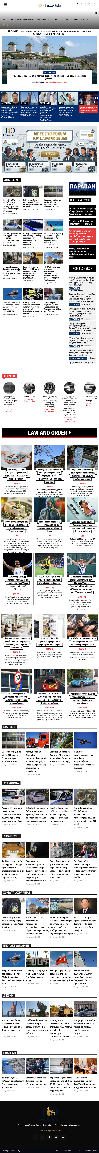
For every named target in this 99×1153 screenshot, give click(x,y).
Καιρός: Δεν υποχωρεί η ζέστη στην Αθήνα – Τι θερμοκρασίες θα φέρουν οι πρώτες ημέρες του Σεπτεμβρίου (53, 238)
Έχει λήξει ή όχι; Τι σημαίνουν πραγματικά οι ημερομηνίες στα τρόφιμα (49, 641)
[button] (96, 13)
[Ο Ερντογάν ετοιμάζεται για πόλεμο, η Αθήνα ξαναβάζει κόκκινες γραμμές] (37, 959)
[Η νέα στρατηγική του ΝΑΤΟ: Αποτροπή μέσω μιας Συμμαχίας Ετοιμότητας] (50, 388)
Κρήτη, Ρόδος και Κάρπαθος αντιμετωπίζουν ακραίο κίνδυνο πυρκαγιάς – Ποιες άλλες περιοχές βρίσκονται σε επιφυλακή (36, 761)
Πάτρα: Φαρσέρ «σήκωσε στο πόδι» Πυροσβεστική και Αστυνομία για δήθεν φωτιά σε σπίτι (52, 307)
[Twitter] (42, 1137)
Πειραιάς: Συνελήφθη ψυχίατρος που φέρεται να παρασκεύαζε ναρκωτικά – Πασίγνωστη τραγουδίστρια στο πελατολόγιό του (48, 112)
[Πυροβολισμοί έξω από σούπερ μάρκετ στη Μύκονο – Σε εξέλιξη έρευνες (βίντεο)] (49, 60)
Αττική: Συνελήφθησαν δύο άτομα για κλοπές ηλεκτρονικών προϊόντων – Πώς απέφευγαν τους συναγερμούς (32, 238)
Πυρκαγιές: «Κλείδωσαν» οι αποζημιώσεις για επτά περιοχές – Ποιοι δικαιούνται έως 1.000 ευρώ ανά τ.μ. (50, 475)
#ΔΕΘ (36, 31)
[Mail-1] (63, 1137)
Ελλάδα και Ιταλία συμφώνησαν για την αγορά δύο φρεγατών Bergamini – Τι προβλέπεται (83, 977)
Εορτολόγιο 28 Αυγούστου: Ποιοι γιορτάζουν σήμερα (81, 222)
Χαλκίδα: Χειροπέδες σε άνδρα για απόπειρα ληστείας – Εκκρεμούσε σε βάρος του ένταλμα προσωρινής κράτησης (82, 297)
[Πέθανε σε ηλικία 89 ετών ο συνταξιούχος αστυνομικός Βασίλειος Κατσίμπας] (33, 191)
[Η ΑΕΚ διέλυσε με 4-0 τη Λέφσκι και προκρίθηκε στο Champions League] (49, 565)
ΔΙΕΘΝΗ (24, 103)
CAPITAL (16, 483)
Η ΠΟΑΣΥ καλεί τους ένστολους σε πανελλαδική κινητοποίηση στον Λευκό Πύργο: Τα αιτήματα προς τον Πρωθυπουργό (52, 273)
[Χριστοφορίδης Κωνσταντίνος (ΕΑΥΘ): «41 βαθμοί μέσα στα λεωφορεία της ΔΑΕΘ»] (9, 388)
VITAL (16, 652)
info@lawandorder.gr (53, 1131)
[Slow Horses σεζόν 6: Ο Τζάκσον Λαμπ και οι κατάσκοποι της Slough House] (49, 509)
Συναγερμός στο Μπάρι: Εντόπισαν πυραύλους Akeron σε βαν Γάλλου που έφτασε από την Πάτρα (84, 1027)
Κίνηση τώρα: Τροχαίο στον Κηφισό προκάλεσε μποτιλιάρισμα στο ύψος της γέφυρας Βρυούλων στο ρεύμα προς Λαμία (82, 236)
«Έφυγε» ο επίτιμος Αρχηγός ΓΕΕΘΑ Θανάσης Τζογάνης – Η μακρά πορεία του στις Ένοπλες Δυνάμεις (85, 924)
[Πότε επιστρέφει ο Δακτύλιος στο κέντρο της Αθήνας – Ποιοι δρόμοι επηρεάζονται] (16, 681)
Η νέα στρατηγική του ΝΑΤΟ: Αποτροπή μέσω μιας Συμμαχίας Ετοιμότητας (49, 401)
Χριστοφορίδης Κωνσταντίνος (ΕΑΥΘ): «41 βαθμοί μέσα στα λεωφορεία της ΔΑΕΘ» (9, 401)
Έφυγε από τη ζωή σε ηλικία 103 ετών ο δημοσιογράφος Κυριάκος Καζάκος (52, 203)
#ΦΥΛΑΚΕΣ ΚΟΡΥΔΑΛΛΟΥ (51, 31)
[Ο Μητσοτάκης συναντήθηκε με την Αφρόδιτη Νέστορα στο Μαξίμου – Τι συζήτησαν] (85, 1066)
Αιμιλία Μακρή (5, 116)
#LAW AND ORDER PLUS (53, 34)
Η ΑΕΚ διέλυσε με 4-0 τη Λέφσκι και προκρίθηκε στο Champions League (49, 580)
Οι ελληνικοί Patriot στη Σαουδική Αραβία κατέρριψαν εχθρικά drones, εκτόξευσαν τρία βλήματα (37, 1027)
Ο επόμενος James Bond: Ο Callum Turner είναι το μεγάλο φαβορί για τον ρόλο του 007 (88, 109)
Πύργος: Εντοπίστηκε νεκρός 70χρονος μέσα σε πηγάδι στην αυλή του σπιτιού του (82, 340)
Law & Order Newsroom (27, 114)
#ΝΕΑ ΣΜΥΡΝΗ (25, 31)
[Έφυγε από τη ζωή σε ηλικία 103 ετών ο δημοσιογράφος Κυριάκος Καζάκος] (53, 191)
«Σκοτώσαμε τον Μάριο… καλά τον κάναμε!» (90, 398)
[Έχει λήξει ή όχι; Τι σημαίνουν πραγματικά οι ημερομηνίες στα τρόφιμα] (49, 626)
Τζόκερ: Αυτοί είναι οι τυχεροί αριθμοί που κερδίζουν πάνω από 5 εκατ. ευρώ (82, 252)
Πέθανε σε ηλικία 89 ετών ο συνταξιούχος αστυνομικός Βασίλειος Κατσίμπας (32, 203)
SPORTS (17, 594)
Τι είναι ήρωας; (29, 396)
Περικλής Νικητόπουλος (29, 400)
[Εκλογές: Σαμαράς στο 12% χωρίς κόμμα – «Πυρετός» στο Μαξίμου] (37, 1066)
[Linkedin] (85, 3)
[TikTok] (89, 3)
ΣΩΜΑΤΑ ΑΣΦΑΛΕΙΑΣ (78, 358)
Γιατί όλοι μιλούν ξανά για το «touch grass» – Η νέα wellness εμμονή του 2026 (83, 641)
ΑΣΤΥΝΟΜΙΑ (49, 72)
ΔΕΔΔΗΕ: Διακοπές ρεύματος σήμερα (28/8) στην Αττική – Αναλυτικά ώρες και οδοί (82, 211)
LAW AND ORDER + (49, 433)
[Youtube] (56, 1137)
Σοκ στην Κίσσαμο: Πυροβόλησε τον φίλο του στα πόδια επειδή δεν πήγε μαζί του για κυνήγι (11, 271)
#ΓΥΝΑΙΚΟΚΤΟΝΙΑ (71, 31)
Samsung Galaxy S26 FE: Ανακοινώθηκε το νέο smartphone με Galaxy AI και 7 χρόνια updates (67, 109)
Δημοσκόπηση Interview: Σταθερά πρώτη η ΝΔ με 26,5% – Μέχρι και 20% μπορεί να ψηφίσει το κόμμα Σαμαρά (61, 1084)
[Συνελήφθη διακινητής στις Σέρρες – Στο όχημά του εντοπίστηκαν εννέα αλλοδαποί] (12, 225)
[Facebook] (77, 3)
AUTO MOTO (16, 708)
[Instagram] (81, 3)
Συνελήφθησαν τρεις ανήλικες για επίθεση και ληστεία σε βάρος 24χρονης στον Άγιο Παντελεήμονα (82, 312)
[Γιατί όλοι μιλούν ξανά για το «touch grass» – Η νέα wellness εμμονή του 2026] (82, 626)
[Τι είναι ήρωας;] (29, 388)
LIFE (61, 103)
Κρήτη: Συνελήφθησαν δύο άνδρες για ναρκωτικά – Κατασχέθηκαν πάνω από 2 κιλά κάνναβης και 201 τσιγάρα (12, 205)
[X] (94, 3)
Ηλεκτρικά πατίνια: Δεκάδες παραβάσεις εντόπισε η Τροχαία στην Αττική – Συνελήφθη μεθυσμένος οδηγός (33, 308)
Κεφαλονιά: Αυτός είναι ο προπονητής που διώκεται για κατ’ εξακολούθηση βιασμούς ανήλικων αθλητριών (9, 110)
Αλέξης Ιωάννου (63, 114)
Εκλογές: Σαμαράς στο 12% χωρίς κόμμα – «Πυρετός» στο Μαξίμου (37, 1080)
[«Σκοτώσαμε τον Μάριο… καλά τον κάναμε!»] (90, 388)
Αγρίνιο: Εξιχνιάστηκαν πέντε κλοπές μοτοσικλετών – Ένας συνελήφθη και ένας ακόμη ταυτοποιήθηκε (81, 281)
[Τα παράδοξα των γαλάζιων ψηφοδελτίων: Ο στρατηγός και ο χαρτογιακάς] (13, 1066)
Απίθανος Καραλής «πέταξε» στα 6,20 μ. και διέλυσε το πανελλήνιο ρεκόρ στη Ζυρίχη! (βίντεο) (17, 583)
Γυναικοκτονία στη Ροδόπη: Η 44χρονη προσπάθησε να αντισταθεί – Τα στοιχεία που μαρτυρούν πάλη (31, 272)
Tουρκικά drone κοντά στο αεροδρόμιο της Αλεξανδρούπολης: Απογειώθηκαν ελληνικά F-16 (11, 307)
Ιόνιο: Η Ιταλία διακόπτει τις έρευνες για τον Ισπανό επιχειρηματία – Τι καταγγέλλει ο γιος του (29, 109)
